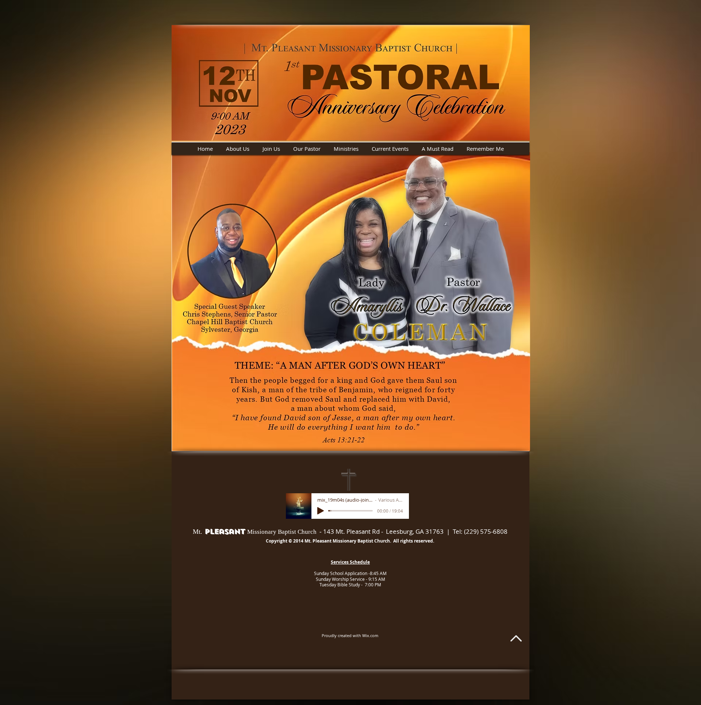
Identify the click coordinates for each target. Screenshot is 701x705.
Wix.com (370, 635)
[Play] (320, 510)
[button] (238, 148)
